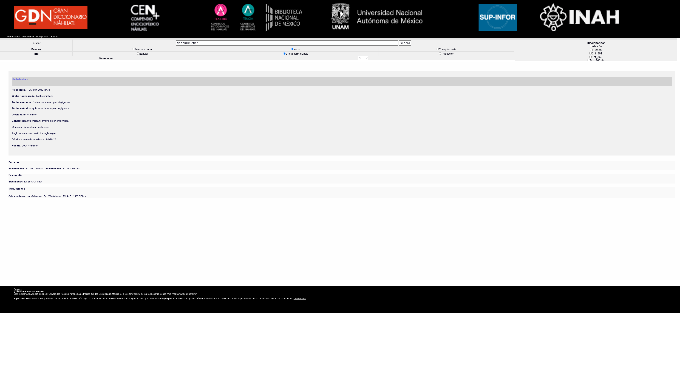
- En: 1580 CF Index (25, 168)
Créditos (54, 36)
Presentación (13, 36)
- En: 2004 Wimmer (63, 168)
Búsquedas (42, 36)
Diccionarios (28, 36)
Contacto (18, 289)
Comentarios (300, 298)
